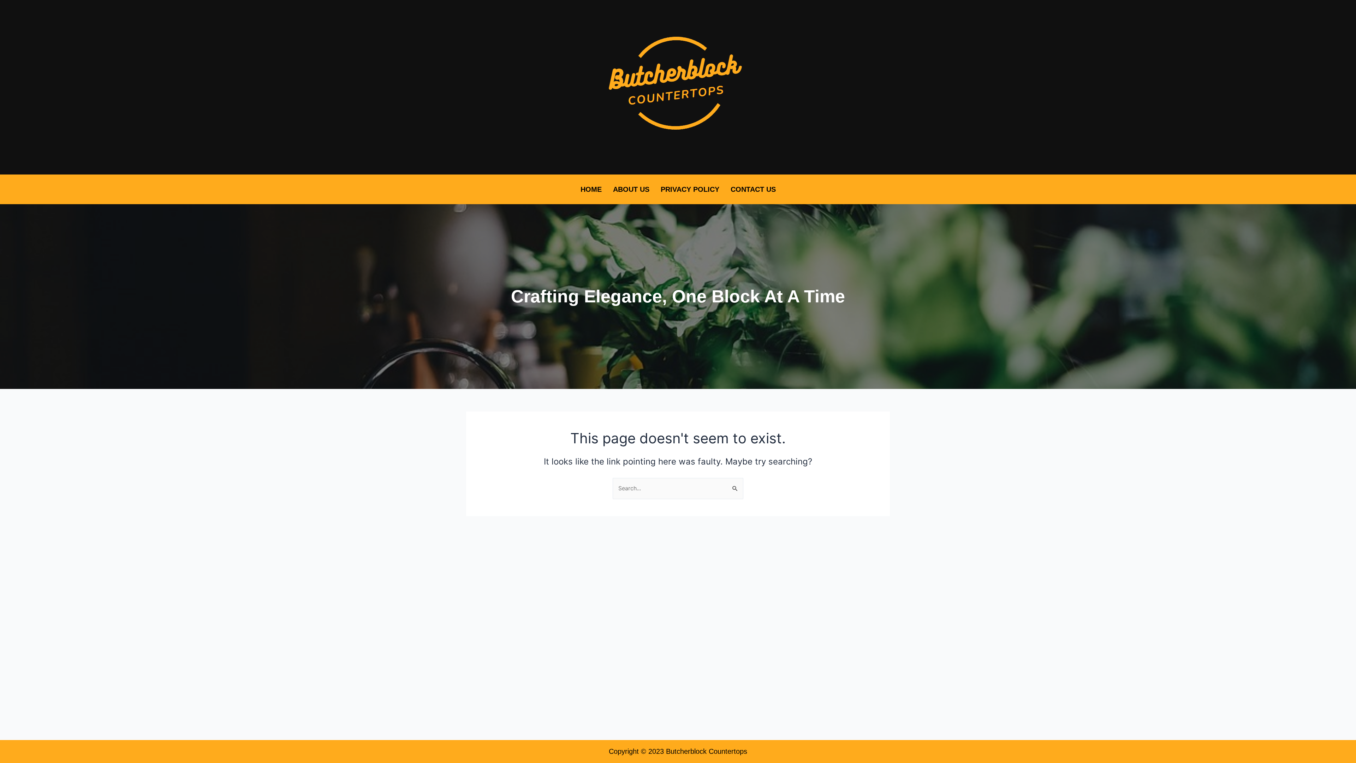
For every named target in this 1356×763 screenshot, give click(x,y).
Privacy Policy (690, 189)
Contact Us (753, 189)
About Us (631, 189)
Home (591, 189)
